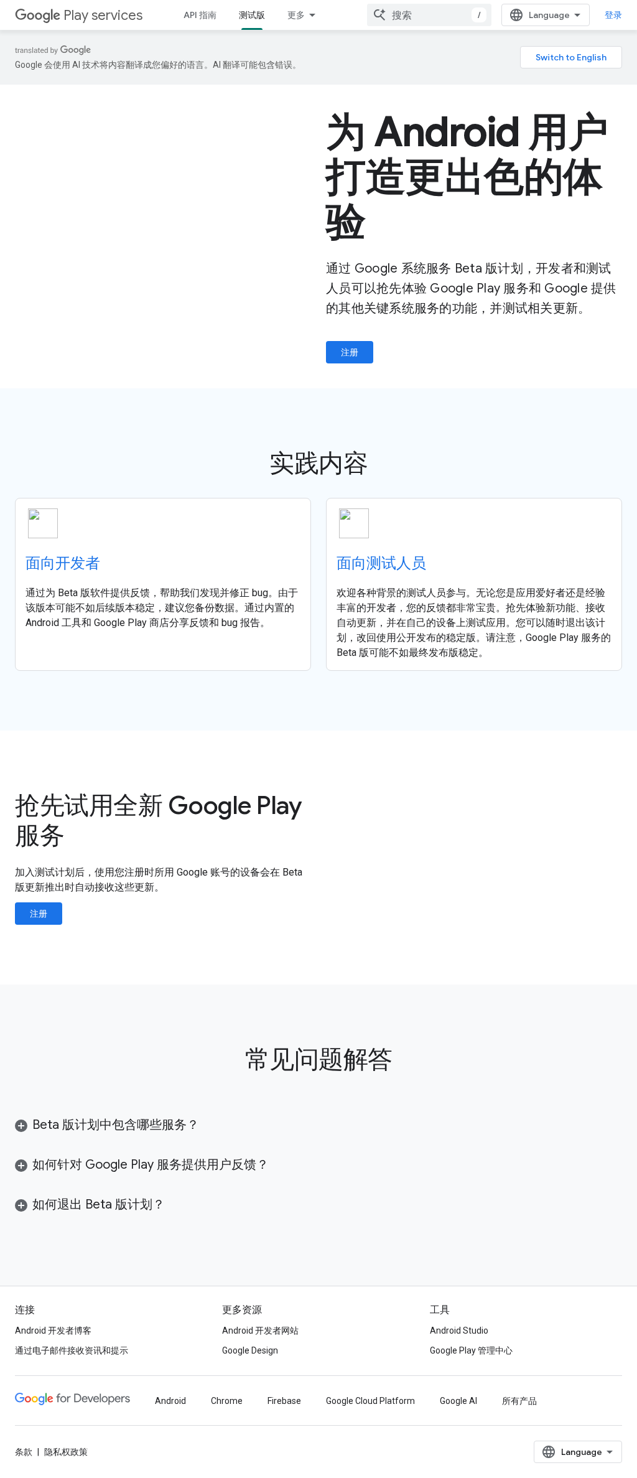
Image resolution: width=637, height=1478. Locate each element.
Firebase (284, 1401)
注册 (349, 352)
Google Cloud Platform (370, 1401)
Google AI (458, 1401)
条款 (23, 1452)
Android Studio (459, 1330)
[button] (215, 1125)
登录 (613, 15)
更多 (296, 15)
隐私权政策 (66, 1452)
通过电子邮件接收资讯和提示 (71, 1350)
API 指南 (200, 15)
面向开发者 (63, 563)
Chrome (227, 1401)
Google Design (250, 1350)
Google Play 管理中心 (471, 1350)
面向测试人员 (381, 563)
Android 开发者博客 (53, 1330)
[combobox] (429, 15)
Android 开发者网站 (260, 1330)
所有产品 (519, 1401)
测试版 (252, 15)
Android (170, 1401)
